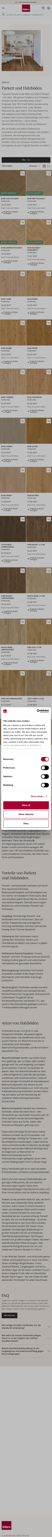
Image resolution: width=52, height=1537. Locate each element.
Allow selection (26, 814)
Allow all (26, 805)
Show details (37, 796)
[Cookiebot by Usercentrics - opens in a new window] (37, 711)
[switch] (45, 768)
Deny (25, 823)
